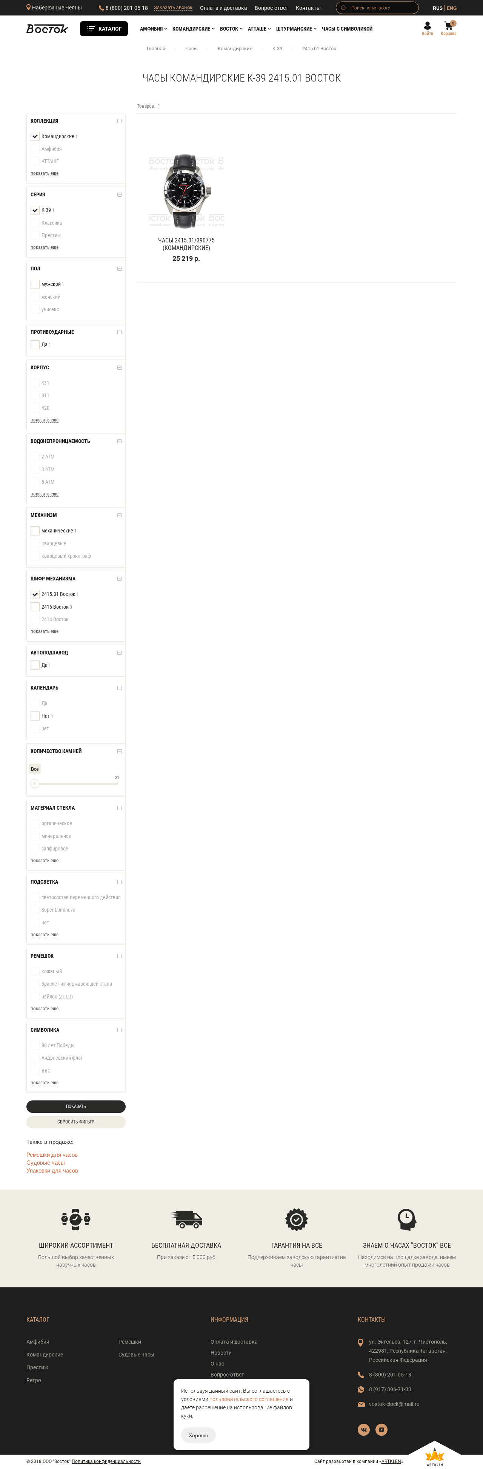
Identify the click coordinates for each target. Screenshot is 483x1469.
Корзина (449, 33)
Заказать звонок (173, 7)
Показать (76, 1106)
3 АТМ (48, 469)
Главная (156, 48)
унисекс (50, 309)
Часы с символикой (347, 29)
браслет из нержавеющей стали (77, 984)
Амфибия (151, 29)
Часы (191, 48)
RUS (438, 8)
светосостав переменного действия (81, 897)
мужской (53, 284)
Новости (221, 1353)
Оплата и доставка (223, 8)
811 (45, 395)
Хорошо (198, 1435)
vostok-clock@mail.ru (394, 1404)
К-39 (277, 48)
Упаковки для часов (52, 1170)
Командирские (191, 29)
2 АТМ (48, 457)
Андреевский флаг (62, 1058)
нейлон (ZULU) (57, 997)
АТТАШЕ (257, 29)
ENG (452, 8)
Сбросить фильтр (75, 1122)
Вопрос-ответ (271, 8)
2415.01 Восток (60, 594)
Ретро (33, 1380)
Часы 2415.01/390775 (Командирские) (186, 244)
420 (45, 408)
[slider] (34, 783)
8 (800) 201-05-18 (127, 8)
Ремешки (129, 1342)
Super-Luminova (58, 910)
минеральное (56, 836)
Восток (229, 29)
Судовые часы (45, 1162)
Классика (52, 223)
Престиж (51, 235)
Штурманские (294, 29)
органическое (57, 823)
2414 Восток (55, 619)
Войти (427, 33)
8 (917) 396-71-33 (390, 1389)
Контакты (308, 8)
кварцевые (54, 543)
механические (59, 531)
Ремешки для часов (52, 1154)
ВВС (46, 1071)
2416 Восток (57, 607)
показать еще (44, 173)
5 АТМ (48, 482)
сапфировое (55, 849)
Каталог (110, 29)
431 (45, 383)
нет (45, 728)
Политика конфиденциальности (106, 1461)
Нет (47, 716)
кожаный (52, 971)
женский (51, 297)
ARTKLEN (391, 1461)
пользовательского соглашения (249, 1399)
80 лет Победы (58, 1045)
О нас (217, 1364)
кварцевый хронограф (66, 556)
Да (46, 344)
